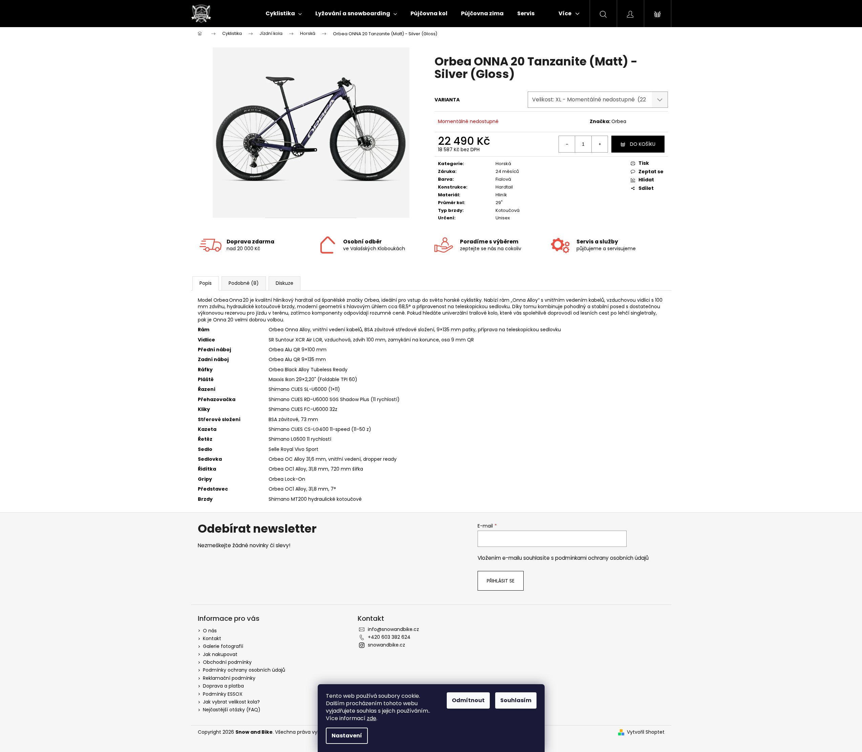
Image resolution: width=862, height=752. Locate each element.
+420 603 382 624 (389, 637)
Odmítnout (468, 700)
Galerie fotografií (223, 646)
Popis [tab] (205, 283)
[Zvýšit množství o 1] (599, 144)
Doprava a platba (223, 685)
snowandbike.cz (386, 644)
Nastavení (347, 735)
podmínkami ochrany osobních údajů (602, 557)
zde (371, 718)
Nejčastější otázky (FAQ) (231, 709)
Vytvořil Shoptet (646, 732)
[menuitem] (284, 13)
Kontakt (212, 638)
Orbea (618, 121)
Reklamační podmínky (229, 678)
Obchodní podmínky (227, 662)
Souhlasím (515, 700)
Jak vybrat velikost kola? (231, 701)
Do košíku (642, 144)
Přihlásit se (500, 580)
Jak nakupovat (220, 654)
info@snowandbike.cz (393, 629)
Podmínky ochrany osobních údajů (244, 670)
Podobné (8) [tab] (244, 283)
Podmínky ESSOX (223, 694)
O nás (210, 630)
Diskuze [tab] (284, 283)
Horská (503, 163)
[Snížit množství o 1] (567, 144)
